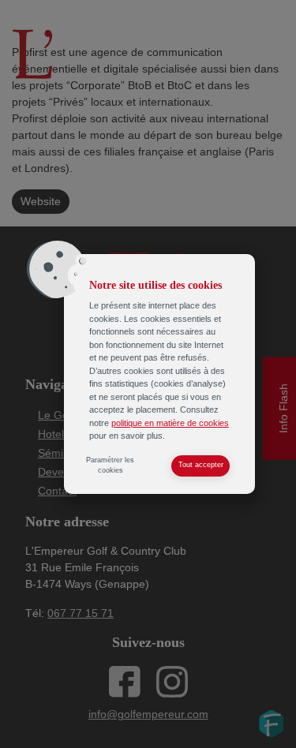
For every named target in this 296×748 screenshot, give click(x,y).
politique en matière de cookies (170, 423)
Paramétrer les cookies (110, 465)
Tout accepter (200, 465)
